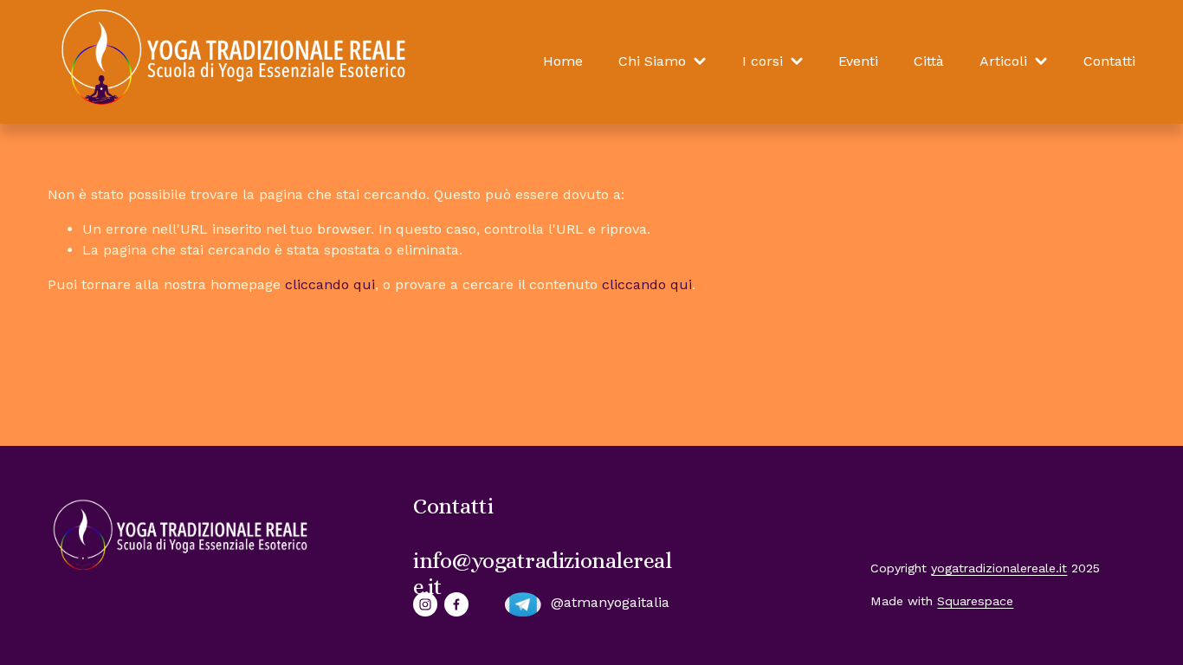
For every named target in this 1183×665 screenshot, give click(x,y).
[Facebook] (456, 604)
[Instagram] (425, 604)
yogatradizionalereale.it (999, 568)
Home (563, 61)
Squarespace (975, 601)
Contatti (1109, 61)
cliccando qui (330, 284)
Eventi (858, 61)
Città (929, 61)
